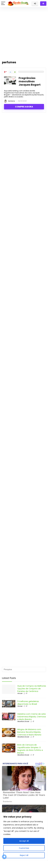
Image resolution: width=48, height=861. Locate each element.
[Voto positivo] (15, 72)
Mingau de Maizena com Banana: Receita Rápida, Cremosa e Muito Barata (29, 732)
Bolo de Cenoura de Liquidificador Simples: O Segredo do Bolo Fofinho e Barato (30, 748)
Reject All (24, 855)
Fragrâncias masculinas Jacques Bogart (30, 81)
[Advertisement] (24, 32)
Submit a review (43, 3)
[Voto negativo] (10, 72)
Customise (24, 848)
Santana (11, 101)
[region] (24, 836)
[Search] (27, 3)
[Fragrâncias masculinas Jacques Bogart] (10, 78)
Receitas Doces (23, 721)
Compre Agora (24, 106)
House (19, 693)
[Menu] (3, 3)
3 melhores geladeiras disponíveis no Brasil (28, 702)
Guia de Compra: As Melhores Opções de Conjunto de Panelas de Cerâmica (31, 689)
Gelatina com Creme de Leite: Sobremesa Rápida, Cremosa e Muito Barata (31, 717)
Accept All (24, 841)
